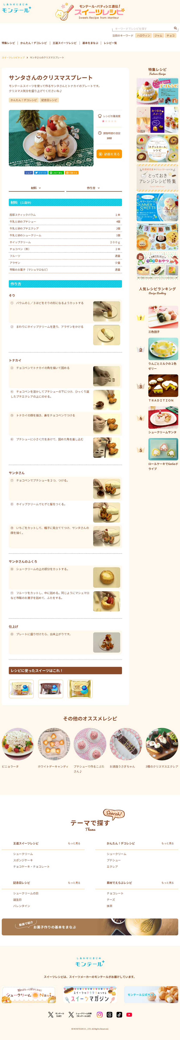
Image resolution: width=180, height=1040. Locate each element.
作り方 (91, 188)
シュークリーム (23, 854)
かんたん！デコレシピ (33, 43)
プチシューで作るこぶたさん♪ (89, 768)
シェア (29, 172)
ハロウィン (143, 35)
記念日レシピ (49, 100)
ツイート (42, 172)
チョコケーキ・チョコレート (31, 866)
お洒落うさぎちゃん (122, 766)
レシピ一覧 (110, 43)
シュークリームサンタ (162, 432)
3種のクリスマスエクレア (162, 766)
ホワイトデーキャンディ (53, 766)
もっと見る (74, 843)
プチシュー (114, 860)
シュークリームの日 (25, 893)
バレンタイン (21, 906)
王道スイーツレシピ (64, 43)
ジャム (158, 35)
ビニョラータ (10, 766)
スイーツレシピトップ (13, 57)
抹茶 (109, 906)
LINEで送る (58, 172)
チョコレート (115, 893)
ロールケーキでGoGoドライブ (163, 466)
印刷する (73, 172)
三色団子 (154, 332)
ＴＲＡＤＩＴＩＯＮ (161, 400)
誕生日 (17, 899)
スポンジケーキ (23, 860)
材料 (34, 188)
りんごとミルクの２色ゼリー (162, 366)
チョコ (171, 35)
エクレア (112, 866)
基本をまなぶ (90, 43)
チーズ (111, 899)
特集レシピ (8, 43)
